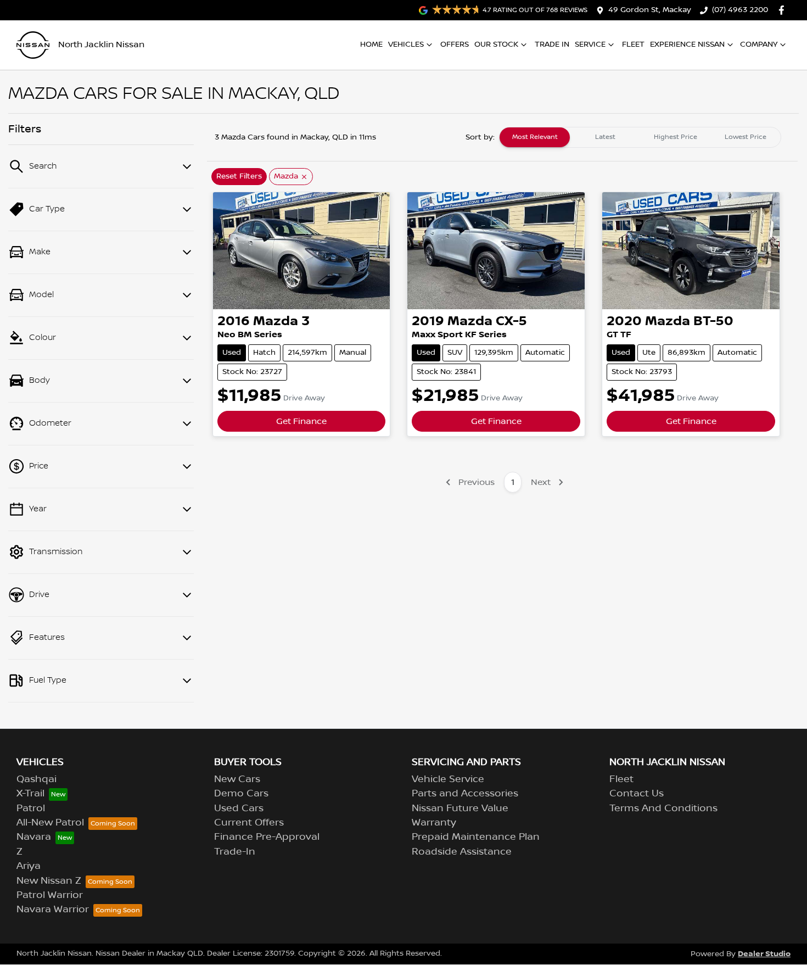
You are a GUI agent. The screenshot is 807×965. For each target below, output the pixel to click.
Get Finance (301, 421)
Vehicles (406, 44)
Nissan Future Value (460, 808)
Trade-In (234, 852)
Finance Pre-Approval (267, 837)
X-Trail (30, 794)
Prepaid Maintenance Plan (476, 837)
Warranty (434, 823)
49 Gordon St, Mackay (649, 9)
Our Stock (496, 44)
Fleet (633, 44)
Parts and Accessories (465, 794)
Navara (33, 837)
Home (371, 44)
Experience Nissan (687, 44)
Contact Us (636, 794)
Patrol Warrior (49, 895)
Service (590, 44)
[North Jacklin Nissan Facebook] (784, 10)
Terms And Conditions (663, 808)
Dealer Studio (764, 953)
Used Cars (239, 808)
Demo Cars (241, 794)
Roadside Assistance (462, 852)
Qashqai (36, 779)
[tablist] (640, 137)
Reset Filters (239, 176)
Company (758, 44)
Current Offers (249, 823)
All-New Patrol (50, 823)
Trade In (552, 44)
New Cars (237, 779)
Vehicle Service (448, 779)
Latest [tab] (605, 137)
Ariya (28, 866)
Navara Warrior (52, 909)
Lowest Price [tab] (745, 137)
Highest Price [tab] (675, 137)
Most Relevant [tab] (535, 137)
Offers (454, 44)
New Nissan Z (48, 881)
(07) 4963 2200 (740, 9)
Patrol (30, 808)
